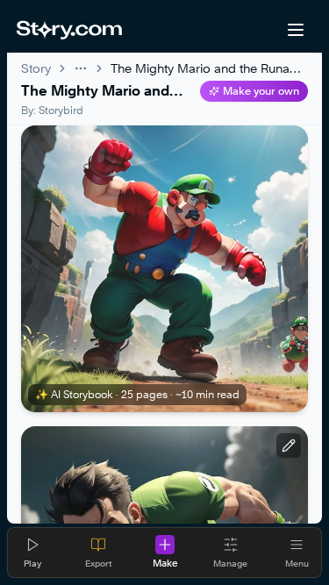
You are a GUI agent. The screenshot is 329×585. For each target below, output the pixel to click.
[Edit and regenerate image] (288, 445)
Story (36, 68)
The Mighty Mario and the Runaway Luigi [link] (209, 68)
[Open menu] (295, 29)
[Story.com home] (69, 29)
